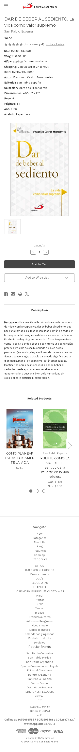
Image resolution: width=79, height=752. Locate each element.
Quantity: (40, 245)
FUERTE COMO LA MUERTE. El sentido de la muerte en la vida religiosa (55, 467)
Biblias (39, 612)
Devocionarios (39, 574)
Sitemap (39, 555)
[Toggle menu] (5, 5)
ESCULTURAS (39, 583)
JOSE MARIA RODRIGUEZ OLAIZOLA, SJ (39, 591)
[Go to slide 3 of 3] (43, 491)
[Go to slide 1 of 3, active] (30, 491)
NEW (39, 533)
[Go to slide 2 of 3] (37, 491)
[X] (27, 294)
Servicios (39, 642)
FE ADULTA (39, 587)
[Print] (20, 294)
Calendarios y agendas (39, 634)
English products (39, 638)
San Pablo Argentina (39, 662)
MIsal (39, 595)
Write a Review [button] (55, 44)
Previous (5, 445)
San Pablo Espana (40, 679)
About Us (40, 542)
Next (70, 445)
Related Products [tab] (39, 398)
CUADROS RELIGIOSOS (39, 570)
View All (39, 696)
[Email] (13, 294)
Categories (39, 538)
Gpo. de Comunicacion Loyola (39, 666)
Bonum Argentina (39, 674)
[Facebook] (6, 294)
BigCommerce (46, 738)
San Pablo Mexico (39, 657)
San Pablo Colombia (39, 653)
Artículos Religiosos (39, 621)
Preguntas (40, 550)
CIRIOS (39, 566)
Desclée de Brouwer (39, 687)
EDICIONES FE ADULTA (39, 691)
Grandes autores (40, 617)
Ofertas (39, 600)
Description (39, 310)
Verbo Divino (39, 683)
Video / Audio (39, 625)
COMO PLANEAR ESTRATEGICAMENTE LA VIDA (20, 457)
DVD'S (39, 578)
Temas (39, 608)
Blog (40, 546)
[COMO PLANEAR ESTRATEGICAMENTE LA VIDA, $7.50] (20, 428)
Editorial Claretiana (39, 670)
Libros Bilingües (39, 630)
